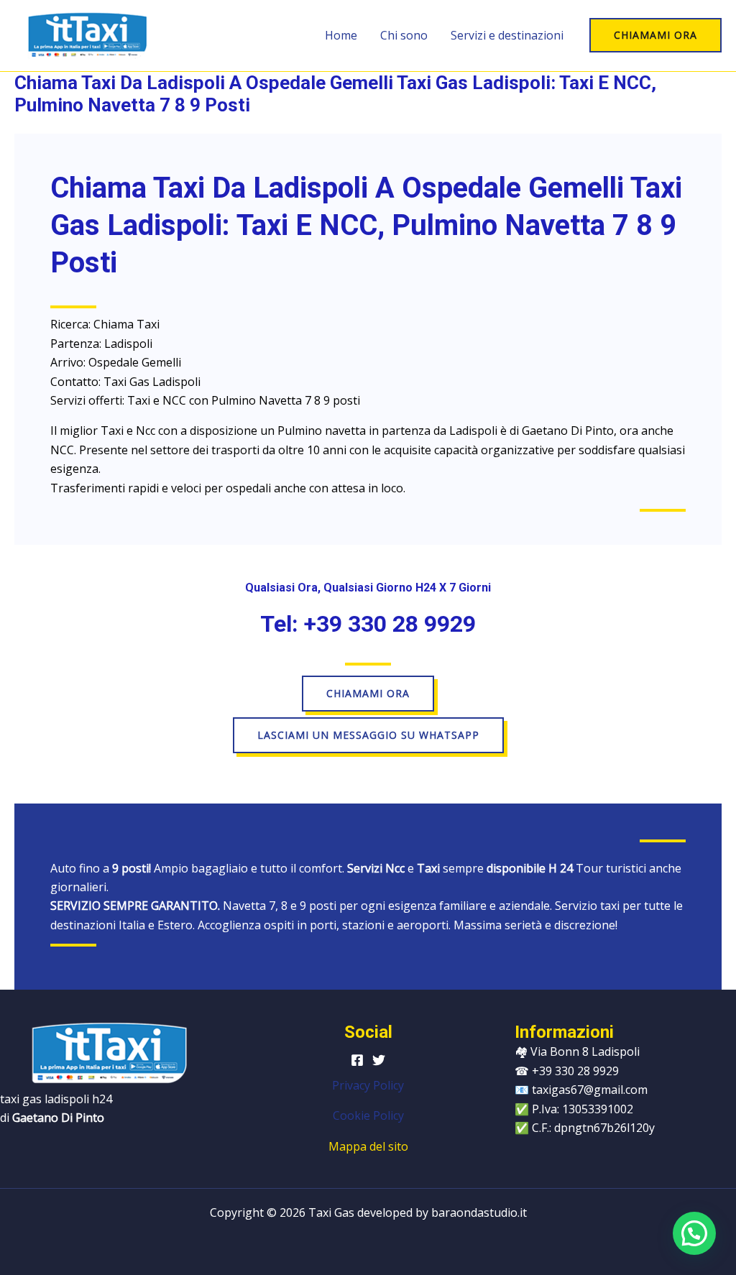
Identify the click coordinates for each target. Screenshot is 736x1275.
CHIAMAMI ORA (368, 693)
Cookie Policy (368, 1115)
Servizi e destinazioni (507, 35)
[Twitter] (378, 1060)
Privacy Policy (368, 1085)
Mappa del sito (368, 1146)
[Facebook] (357, 1060)
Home (341, 35)
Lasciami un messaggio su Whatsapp (368, 735)
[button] (655, 35)
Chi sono (404, 35)
